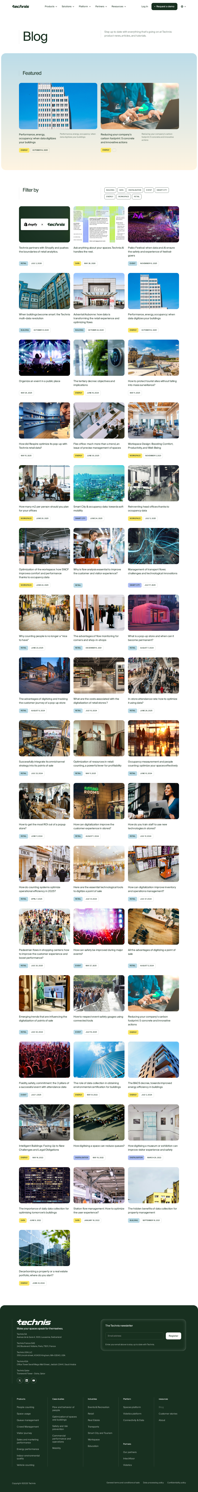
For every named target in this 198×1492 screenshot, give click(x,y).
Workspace (94, 1439)
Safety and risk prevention (60, 1428)
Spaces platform (132, 1407)
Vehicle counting (25, 1465)
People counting (25, 1407)
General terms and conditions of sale (123, 1483)
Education (93, 1446)
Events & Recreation (98, 1407)
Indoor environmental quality (28, 1457)
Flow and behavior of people (63, 1409)
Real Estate (94, 1420)
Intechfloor (129, 1458)
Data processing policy (153, 1483)
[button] (51, 6)
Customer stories (168, 1413)
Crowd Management (28, 1426)
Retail (91, 1413)
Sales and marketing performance (28, 1441)
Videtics (127, 1465)
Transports (93, 1426)
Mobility (56, 1448)
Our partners (130, 1452)
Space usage (24, 1413)
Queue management (28, 1420)
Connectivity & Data (133, 1420)
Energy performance (28, 1449)
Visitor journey (24, 1433)
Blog (161, 1407)
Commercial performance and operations (61, 1438)
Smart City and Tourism (100, 1433)
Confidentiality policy (176, 1483)
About (162, 1420)
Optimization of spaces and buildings (64, 1418)
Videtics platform (132, 1413)
